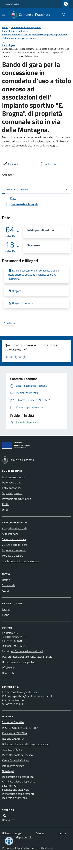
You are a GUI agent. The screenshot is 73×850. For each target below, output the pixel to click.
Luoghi (6, 609)
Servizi (40, 833)
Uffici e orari (8, 667)
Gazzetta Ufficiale (12, 749)
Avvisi (5, 591)
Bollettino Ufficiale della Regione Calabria (25, 744)
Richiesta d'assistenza (14, 798)
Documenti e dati (11, 482)
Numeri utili (8, 673)
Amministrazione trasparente (26, 27)
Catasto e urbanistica (14, 539)
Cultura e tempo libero (14, 545)
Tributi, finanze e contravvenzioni (20, 561)
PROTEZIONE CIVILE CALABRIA (20, 728)
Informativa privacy (13, 766)
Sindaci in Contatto (13, 722)
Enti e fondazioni (11, 488)
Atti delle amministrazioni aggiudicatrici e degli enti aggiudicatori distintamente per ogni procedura (34, 36)
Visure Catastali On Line (15, 760)
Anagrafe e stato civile (14, 528)
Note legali (8, 771)
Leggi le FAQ (9, 785)
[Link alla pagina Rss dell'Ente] (4, 815)
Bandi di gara (8, 45)
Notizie (6, 580)
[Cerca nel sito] (62, 15)
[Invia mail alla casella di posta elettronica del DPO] (25, 692)
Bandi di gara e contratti (14, 31)
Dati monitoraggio (12, 833)
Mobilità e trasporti (12, 556)
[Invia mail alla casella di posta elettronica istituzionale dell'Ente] (27, 651)
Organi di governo (12, 493)
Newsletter (8, 820)
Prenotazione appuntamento (18, 794)
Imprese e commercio (14, 550)
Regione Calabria (12, 3)
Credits (62, 833)
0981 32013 (20, 646)
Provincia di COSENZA (14, 733)
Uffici (5, 510)
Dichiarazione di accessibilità (18, 777)
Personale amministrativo (16, 499)
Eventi (5, 615)
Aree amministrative (13, 477)
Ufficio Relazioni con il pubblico (19, 662)
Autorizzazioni (10, 534)
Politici (5, 504)
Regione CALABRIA (13, 739)
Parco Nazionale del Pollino (17, 755)
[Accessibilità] (9, 841)
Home (5, 27)
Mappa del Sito (24, 837)
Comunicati (8, 585)
